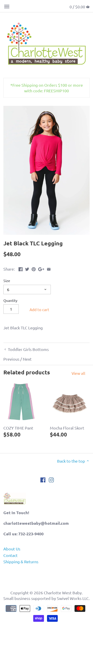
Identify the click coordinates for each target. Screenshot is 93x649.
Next (27, 359)
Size (6, 280)
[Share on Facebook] (21, 268)
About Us (11, 548)
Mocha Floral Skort (67, 427)
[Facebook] (43, 480)
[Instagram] (51, 480)
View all (78, 373)
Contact (10, 555)
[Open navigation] (6, 6)
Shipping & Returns (20, 561)
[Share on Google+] (41, 268)
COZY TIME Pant (18, 427)
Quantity (10, 300)
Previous (11, 359)
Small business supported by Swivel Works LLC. (46, 598)
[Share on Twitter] (27, 268)
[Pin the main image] (34, 268)
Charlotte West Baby (63, 592)
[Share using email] (49, 268)
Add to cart (39, 309)
